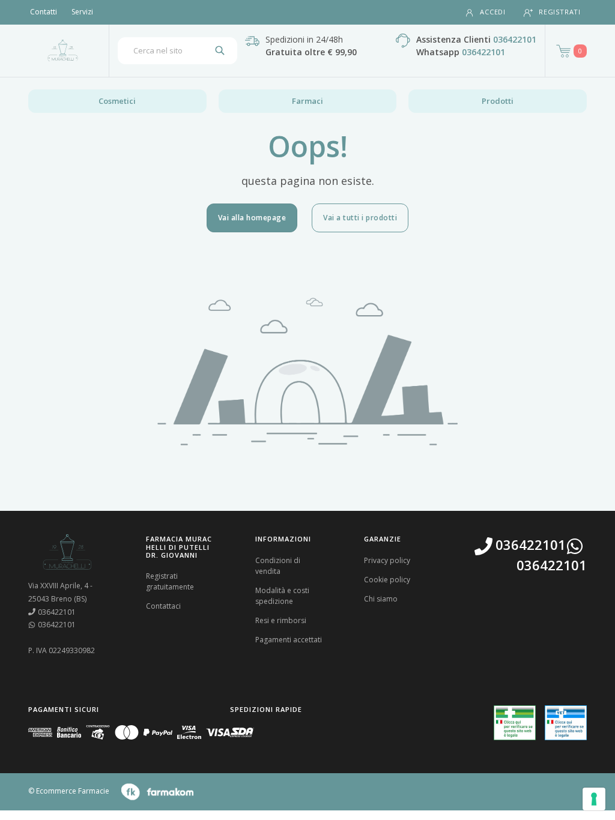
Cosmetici (117, 100)
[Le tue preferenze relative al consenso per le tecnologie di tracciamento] (594, 799)
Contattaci (163, 606)
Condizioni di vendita (277, 565)
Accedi (493, 11)
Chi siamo (381, 599)
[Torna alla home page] (62, 50)
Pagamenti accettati (288, 640)
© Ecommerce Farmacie (68, 791)
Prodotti (498, 100)
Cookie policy (387, 579)
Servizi (82, 12)
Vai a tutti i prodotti (360, 218)
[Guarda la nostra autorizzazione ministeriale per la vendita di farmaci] (515, 723)
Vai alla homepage (252, 218)
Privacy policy (387, 560)
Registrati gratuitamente (170, 581)
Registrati (560, 11)
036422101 (514, 39)
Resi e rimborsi (280, 620)
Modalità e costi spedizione (282, 595)
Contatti (43, 12)
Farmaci (307, 100)
